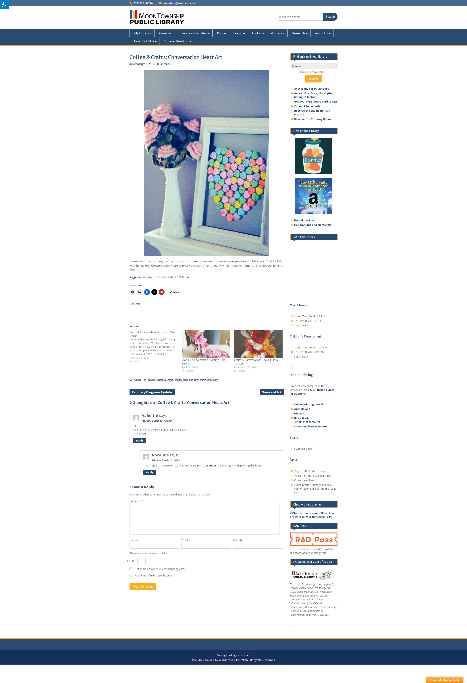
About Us (321, 33)
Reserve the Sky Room (309, 110)
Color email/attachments (311, 426)
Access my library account (311, 88)
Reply (140, 440)
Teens (237, 33)
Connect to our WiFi (307, 106)
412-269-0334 (143, 3)
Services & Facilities (194, 33)
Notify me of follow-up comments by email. (160, 569)
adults (151, 379)
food (185, 379)
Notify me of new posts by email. (154, 575)
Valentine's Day (208, 379)
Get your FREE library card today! (315, 101)
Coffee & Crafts (164, 379)
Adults (256, 33)
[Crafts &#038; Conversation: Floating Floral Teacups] (206, 344)
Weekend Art (271, 392)
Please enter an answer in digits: (148, 553)
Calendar (165, 33)
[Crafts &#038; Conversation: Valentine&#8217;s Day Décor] (156, 346)
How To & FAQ (144, 41)
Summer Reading (175, 41)
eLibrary (276, 33)
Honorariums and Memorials (312, 225)
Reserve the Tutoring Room (312, 119)
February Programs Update (152, 392)
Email (185, 540)
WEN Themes (266, 660)
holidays (194, 379)
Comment (137, 501)
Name (134, 540)
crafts (178, 379)
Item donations (304, 220)
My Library (141, 33)
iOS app (299, 413)
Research (298, 33)
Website (238, 540)
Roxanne (165, 64)
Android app (302, 409)
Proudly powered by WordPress (212, 660)
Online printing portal (308, 404)
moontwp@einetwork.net (179, 3)
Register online (141, 277)
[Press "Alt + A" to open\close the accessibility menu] (4, 4)
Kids (220, 33)
